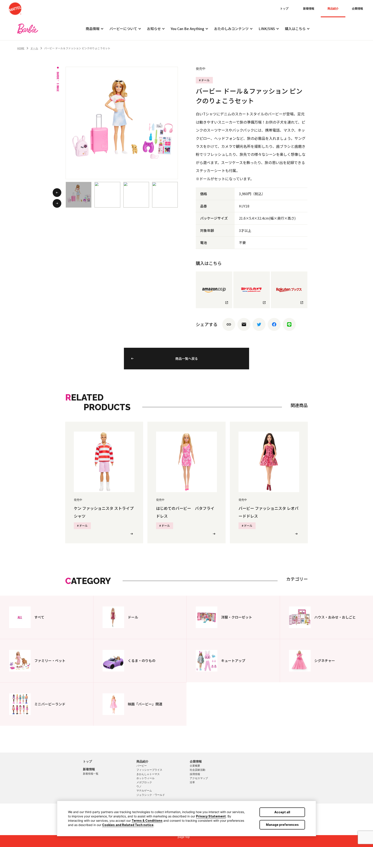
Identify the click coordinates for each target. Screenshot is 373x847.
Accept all (282, 812)
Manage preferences (282, 824)
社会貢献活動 (197, 769)
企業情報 (357, 8)
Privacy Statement (211, 816)
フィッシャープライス (149, 769)
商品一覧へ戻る (186, 358)
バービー (141, 765)
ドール (34, 48)
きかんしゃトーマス (148, 774)
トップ (284, 8)
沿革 (192, 782)
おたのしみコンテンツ (231, 28)
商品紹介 (333, 8)
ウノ (139, 786)
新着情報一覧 (90, 773)
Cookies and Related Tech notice (127, 825)
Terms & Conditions (147, 820)
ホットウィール (145, 778)
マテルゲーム (144, 790)
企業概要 (195, 765)
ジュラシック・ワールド (150, 794)
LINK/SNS (267, 28)
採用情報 (195, 774)
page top (184, 837)
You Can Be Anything (187, 28)
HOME (20, 48)
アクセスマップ (199, 778)
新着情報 (308, 8)
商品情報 (93, 28)
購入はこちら (295, 28)
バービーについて (123, 28)
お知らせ (154, 28)
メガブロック (144, 782)
